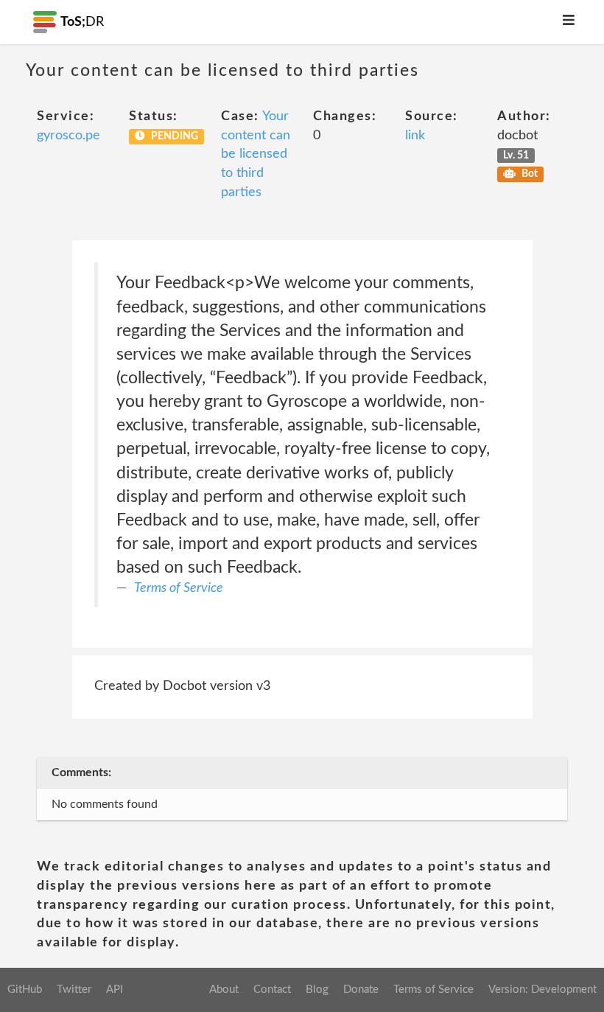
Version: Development (542, 989)
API (114, 989)
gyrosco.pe (68, 135)
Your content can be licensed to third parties (255, 154)
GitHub (24, 989)
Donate (361, 989)
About (224, 989)
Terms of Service (178, 588)
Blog (317, 989)
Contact (272, 989)
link (415, 135)
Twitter (74, 989)
